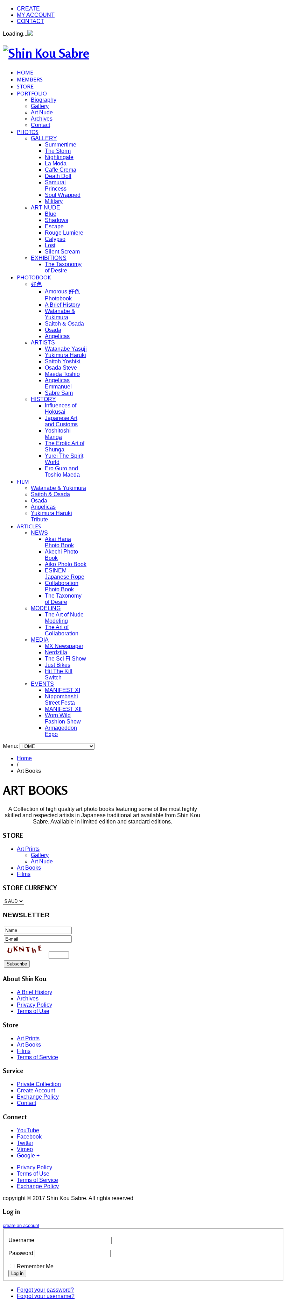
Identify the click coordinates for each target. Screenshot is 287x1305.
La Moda (55, 163)
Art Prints (28, 849)
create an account (21, 1225)
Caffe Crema (60, 170)
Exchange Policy (38, 1097)
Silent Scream (62, 252)
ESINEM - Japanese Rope (64, 574)
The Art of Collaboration (61, 630)
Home (24, 758)
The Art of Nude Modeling (64, 618)
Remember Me (35, 1266)
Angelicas (57, 336)
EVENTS (42, 684)
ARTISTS (43, 342)
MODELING (46, 608)
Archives (41, 119)
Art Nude (42, 112)
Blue (50, 214)
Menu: (11, 746)
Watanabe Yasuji (66, 349)
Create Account (36, 1090)
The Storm (58, 151)
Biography (43, 100)
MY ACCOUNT (36, 15)
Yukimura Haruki (65, 355)
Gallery (40, 106)
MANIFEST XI (62, 690)
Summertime (60, 145)
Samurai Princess (55, 185)
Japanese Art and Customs (61, 421)
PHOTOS (27, 131)
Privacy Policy (34, 1005)
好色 (36, 284)
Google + (28, 1155)
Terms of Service (37, 1057)
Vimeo (25, 1149)
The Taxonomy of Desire (63, 267)
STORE (25, 86)
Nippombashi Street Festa (61, 699)
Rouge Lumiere (64, 233)
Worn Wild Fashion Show (63, 718)
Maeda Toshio (62, 374)
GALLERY (44, 138)
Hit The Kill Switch (58, 674)
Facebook (29, 1137)
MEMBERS (30, 79)
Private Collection (39, 1084)
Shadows (56, 220)
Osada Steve (61, 368)
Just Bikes (57, 665)
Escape (54, 226)
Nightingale (59, 157)
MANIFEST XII (63, 709)
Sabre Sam (59, 393)
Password (20, 1253)
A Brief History (62, 305)
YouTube (28, 1130)
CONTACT (30, 21)
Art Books (29, 868)
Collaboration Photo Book (61, 586)
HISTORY (43, 399)
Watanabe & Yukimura (60, 314)
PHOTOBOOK (34, 277)
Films (23, 874)
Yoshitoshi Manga (58, 434)
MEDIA (40, 640)
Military (54, 201)
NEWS (39, 533)
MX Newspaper (64, 646)
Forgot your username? (46, 1296)
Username (21, 1240)
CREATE (28, 9)
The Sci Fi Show (65, 659)
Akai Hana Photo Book (59, 542)
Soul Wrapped (62, 195)
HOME (25, 72)
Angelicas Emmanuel (58, 383)
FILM (23, 481)
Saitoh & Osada (64, 324)
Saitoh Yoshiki (62, 361)
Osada (53, 330)
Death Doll (58, 176)
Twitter (25, 1143)
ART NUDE (45, 208)
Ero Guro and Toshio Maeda (62, 471)
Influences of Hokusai (60, 408)
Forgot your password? (45, 1290)
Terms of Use (33, 1011)
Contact (40, 125)
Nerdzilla (56, 652)
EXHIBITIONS (48, 258)
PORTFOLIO (32, 93)
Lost (50, 245)
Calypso (55, 239)
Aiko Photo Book (65, 564)
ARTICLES (29, 526)
